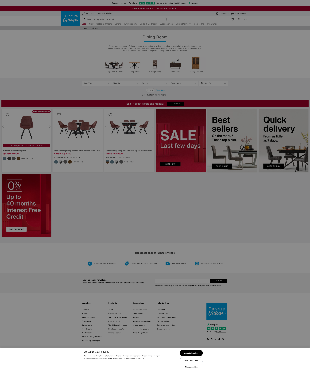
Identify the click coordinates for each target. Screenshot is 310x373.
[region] (155, 360)
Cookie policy (93, 358)
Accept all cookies (191, 353)
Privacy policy (107, 358)
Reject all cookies (191, 360)
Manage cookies (191, 367)
